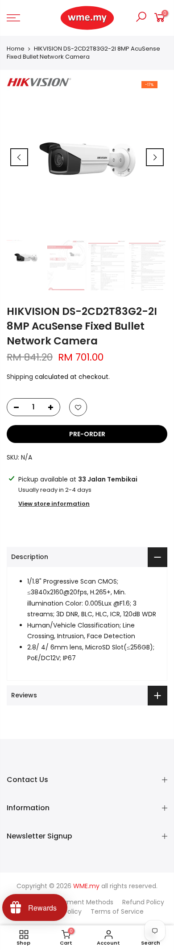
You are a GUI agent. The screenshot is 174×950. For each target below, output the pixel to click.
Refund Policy (143, 902)
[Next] (155, 157)
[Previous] (19, 157)
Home (16, 49)
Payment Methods (84, 902)
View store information (54, 503)
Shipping (20, 376)
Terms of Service (117, 911)
